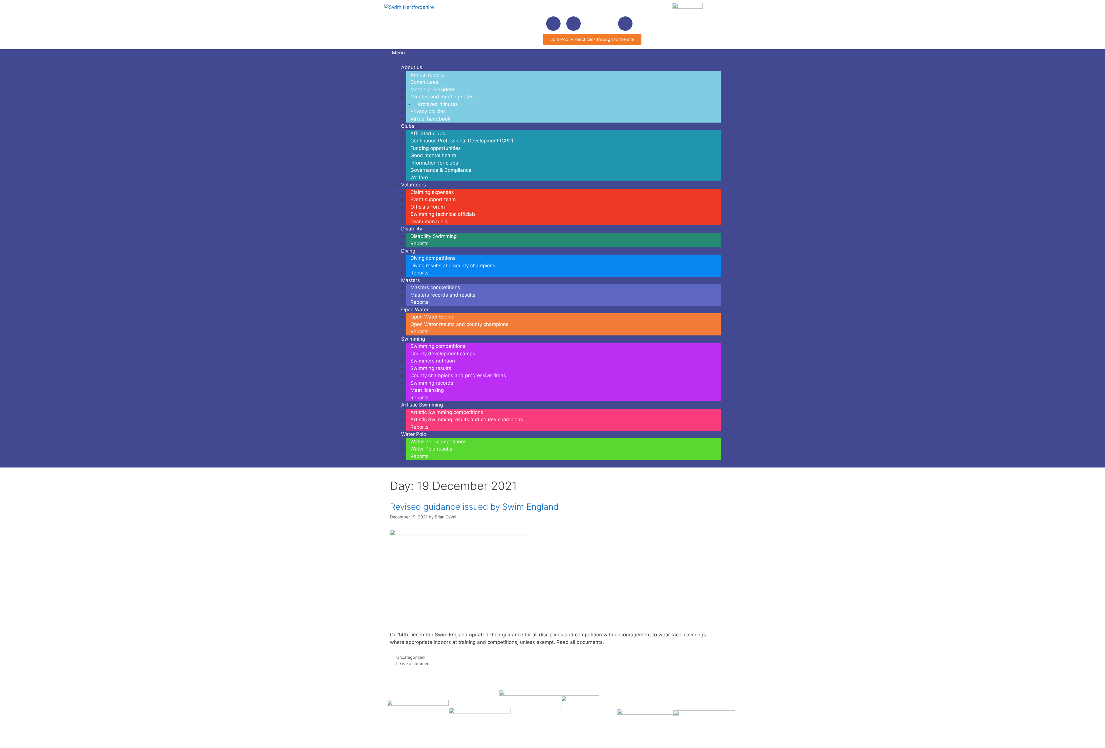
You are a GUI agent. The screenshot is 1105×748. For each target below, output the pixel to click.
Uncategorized (410, 657)
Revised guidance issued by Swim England (474, 506)
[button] (625, 23)
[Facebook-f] (553, 23)
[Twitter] (573, 23)
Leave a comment (413, 663)
